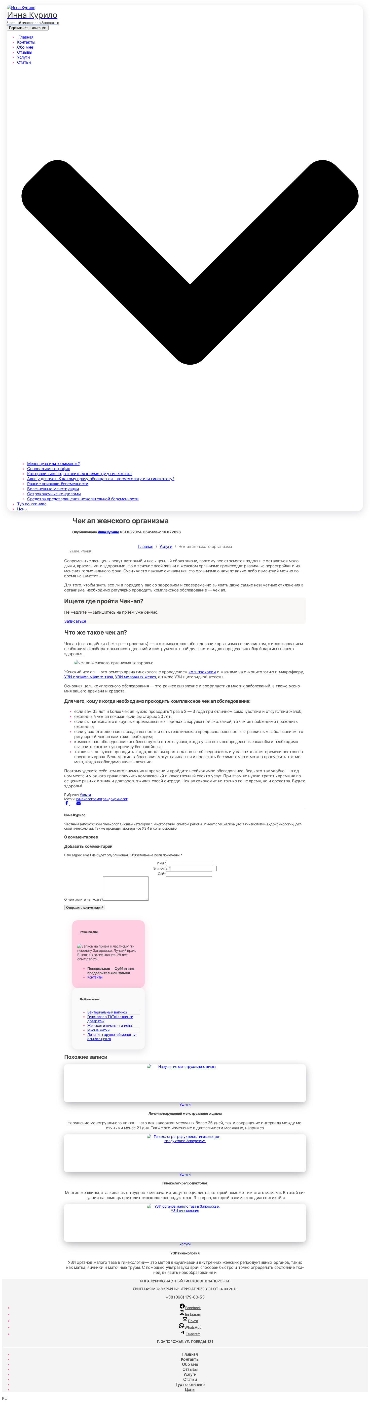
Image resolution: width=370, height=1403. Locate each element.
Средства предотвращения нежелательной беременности (83, 498)
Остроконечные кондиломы (54, 493)
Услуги (23, 57)
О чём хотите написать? (83, 899)
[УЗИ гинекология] (185, 1210)
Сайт (161, 873)
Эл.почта (161, 868)
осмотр (99, 799)
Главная (25, 37)
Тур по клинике (31, 503)
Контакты (26, 42)
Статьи (190, 1379)
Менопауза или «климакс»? (53, 463)
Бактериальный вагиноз (107, 1012)
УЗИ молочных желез (135, 676)
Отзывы (24, 52)
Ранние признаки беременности (57, 483)
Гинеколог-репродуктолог (185, 1183)
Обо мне (25, 47)
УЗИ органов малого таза (88, 676)
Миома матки (98, 1030)
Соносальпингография (48, 468)
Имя (162, 863)
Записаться (75, 621)
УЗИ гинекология (184, 1253)
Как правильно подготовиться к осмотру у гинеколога (79, 473)
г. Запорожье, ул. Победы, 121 (185, 1341)
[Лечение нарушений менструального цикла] (185, 1066)
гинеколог (84, 799)
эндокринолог (115, 799)
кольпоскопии (202, 671)
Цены (22, 508)
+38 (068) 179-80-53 (185, 1297)
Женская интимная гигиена (109, 1025)
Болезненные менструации (53, 488)
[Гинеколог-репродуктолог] (185, 1141)
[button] (185, 1398)
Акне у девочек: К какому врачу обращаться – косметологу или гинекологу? (100, 478)
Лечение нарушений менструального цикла (185, 1113)
